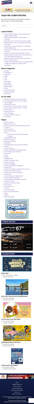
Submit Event (7, 167)
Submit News (7, 174)
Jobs (5, 78)
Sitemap (6, 157)
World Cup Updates (9, 91)
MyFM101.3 (7, 143)
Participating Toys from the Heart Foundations (16, 144)
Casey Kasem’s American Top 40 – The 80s (15, 108)
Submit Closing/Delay (9, 164)
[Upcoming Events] (17, 264)
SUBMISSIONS (8, 158)
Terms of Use (7, 184)
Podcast (6, 146)
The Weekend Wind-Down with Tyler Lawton (15, 101)
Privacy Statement (9, 148)
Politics (6, 88)
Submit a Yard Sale (9, 162)
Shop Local (7, 153)
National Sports (8, 86)
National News (8, 84)
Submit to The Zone (9, 181)
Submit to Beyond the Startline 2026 (13, 176)
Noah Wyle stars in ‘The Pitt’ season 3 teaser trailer (17, 41)
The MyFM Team (8, 186)
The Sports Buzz (8, 109)
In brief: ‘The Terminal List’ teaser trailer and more (17, 53)
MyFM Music (7, 116)
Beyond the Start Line (9, 124)
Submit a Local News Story (11, 160)
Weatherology (26, 402)
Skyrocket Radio (21, 400)
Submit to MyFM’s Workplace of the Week (15, 179)
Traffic (6, 193)
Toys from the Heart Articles (11, 191)
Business (6, 71)
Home (6, 132)
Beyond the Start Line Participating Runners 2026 (17, 125)
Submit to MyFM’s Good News (12, 177)
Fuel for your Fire (8, 129)
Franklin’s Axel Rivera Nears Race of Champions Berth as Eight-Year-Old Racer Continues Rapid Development (18, 63)
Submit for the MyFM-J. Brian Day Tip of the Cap (16, 169)
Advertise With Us (9, 122)
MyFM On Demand (9, 139)
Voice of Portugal (8, 113)
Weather (6, 195)
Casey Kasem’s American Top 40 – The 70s (15, 106)
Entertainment (8, 72)
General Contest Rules (10, 131)
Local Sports (7, 81)
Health (6, 76)
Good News (7, 74)
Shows (6, 155)
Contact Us (7, 127)
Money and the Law (9, 111)
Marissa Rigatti (8, 102)
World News (7, 93)
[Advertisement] (17, 10)
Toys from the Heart (9, 90)
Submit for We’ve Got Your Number (13, 172)
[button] (31, 3)
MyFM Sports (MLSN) (10, 141)
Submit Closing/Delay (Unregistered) (13, 165)
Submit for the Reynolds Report (12, 170)
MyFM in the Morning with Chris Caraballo (15, 99)
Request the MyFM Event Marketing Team (15, 150)
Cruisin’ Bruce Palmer (10, 104)
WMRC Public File (17, 384)
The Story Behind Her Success (12, 114)
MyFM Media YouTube (10, 137)
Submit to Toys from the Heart (12, 183)
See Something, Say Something (12, 151)
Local (5, 79)
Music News (7, 83)
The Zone (6, 188)
